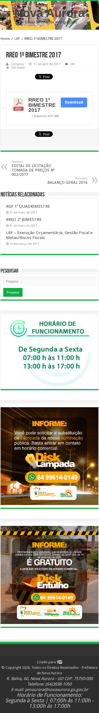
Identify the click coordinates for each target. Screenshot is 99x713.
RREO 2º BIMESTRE (24, 219)
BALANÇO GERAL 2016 (67, 181)
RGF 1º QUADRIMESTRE (28, 206)
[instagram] (60, 662)
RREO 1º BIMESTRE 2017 (42, 105)
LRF (17, 39)
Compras (17, 64)
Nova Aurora (49, 13)
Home (5, 39)
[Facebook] (58, 662)
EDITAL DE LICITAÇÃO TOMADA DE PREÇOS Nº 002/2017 (33, 168)
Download (74, 102)
